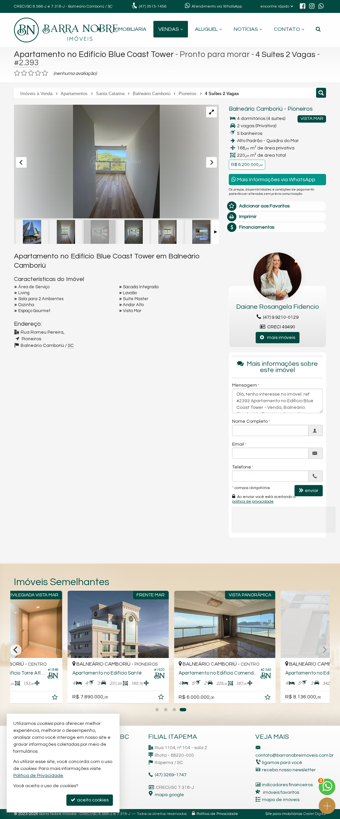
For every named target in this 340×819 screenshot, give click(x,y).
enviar (311, 490)
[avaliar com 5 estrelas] (45, 73)
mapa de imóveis (280, 799)
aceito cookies (92, 800)
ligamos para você (282, 762)
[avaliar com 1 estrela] (17, 73)
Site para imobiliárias (284, 814)
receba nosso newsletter (289, 770)
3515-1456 (153, 6)
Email (238, 444)
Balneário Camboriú (256, 109)
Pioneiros (300, 109)
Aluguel (206, 29)
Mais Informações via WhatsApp (275, 179)
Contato (287, 29)
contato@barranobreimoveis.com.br (294, 755)
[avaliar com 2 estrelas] (24, 73)
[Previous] (16, 650)
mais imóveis (279, 337)
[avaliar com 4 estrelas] (38, 73)
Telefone (241, 467)
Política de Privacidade (217, 814)
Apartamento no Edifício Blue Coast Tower (94, 54)
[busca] (318, 29)
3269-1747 (171, 775)
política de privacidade (253, 501)
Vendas (168, 29)
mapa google (169, 794)
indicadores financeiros (287, 785)
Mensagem (244, 385)
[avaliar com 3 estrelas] (31, 73)
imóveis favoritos (281, 792)
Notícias (246, 29)
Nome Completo (250, 421)
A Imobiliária (129, 29)
